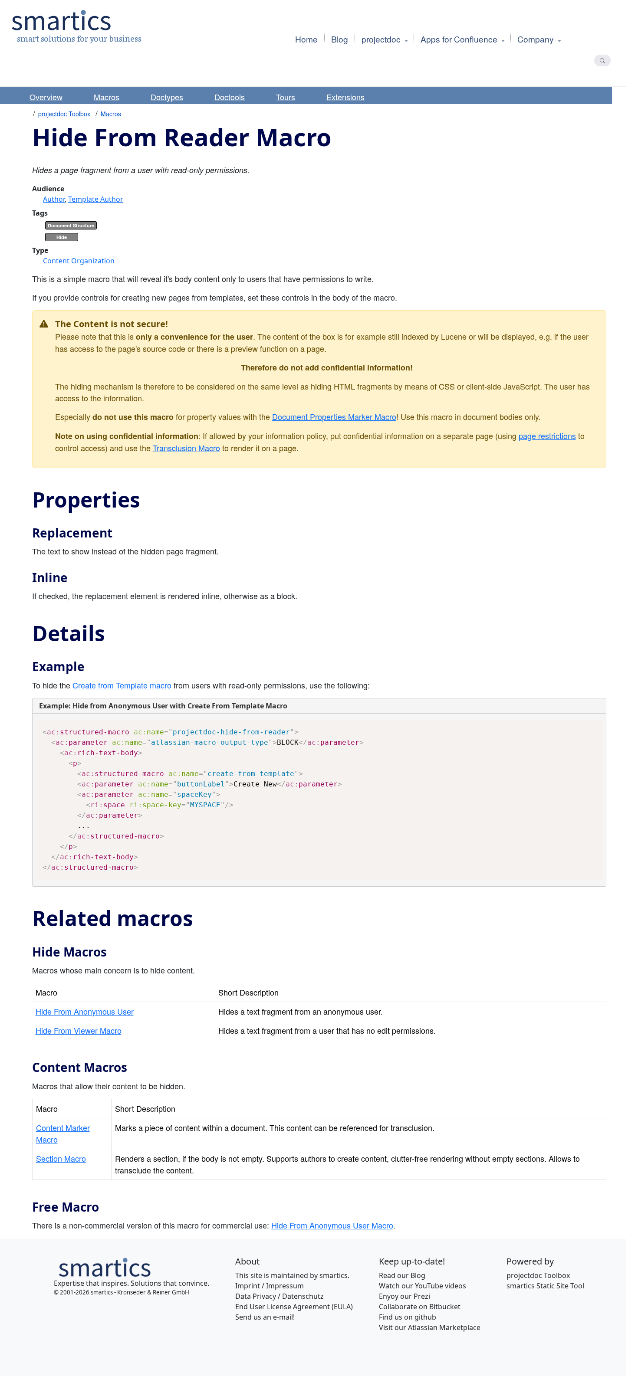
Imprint (247, 1286)
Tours (285, 96)
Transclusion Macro (186, 447)
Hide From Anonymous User (85, 1011)
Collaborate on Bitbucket (419, 1306)
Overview (46, 96)
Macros (106, 96)
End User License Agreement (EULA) (294, 1306)
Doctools (229, 96)
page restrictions (547, 435)
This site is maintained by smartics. (292, 1275)
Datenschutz (303, 1296)
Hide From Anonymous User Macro (332, 1225)
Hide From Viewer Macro (79, 1030)
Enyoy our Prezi (404, 1296)
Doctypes (167, 96)
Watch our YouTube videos (422, 1286)
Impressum (285, 1286)
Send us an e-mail (264, 1317)
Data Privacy (255, 1296)
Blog (418, 1275)
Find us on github (407, 1317)
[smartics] (104, 1266)
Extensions (345, 96)
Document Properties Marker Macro (334, 416)
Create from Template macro (121, 685)
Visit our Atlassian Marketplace (429, 1327)
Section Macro (61, 1158)
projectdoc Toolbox (64, 113)
